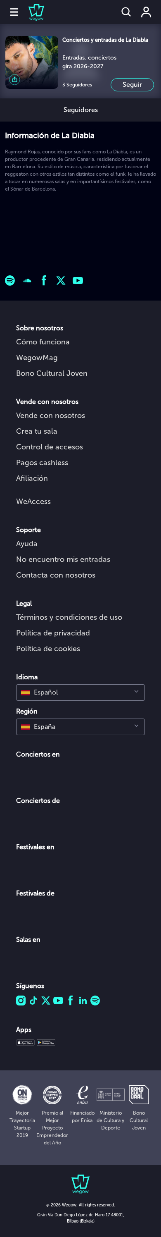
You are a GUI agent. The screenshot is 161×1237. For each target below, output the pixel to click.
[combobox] (80, 692)
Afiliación (32, 478)
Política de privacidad (53, 633)
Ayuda (27, 544)
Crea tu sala (36, 431)
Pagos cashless (42, 463)
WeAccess (33, 501)
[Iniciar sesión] (146, 12)
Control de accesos (49, 447)
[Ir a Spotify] (10, 280)
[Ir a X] (61, 280)
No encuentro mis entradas (63, 559)
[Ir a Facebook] (44, 280)
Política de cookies (48, 649)
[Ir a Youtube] (78, 280)
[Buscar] (126, 12)
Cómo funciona (43, 342)
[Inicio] (31, 12)
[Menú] (14, 12)
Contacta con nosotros (55, 575)
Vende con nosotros (50, 415)
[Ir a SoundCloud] (27, 280)
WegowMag (37, 357)
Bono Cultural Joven (52, 373)
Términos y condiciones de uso (69, 617)
